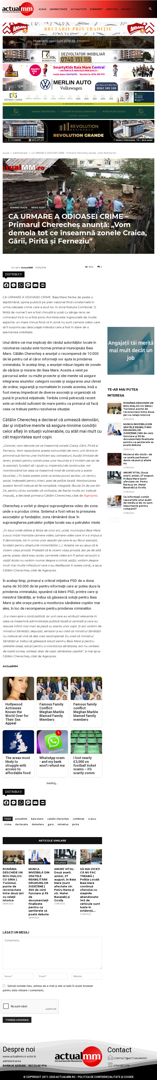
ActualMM (27, 267)
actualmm (21, 818)
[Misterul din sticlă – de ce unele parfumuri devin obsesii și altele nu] (114, 459)
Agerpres (90, 495)
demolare (38, 824)
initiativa (62, 824)
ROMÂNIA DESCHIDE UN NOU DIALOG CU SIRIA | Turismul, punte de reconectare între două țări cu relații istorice (13, 884)
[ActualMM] (7, 267)
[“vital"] (130, 351)
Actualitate (9, 862)
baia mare (37, 818)
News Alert (38, 207)
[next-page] (116, 519)
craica (92, 818)
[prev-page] (109, 519)
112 (83, 862)
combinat (78, 818)
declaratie (21, 824)
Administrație (20, 153)
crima (7, 824)
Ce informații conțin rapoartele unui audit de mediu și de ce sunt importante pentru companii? (137, 502)
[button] (150, 9)
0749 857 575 (121, 1065)
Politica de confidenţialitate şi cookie (106, 1076)
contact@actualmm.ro (130, 1058)
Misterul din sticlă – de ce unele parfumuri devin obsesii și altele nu (137, 459)
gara (51, 824)
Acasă (6, 153)
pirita (75, 824)
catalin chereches (58, 818)
